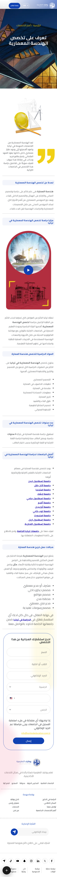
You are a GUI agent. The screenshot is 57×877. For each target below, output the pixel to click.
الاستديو (15, 783)
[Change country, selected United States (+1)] (12, 698)
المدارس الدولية (33, 783)
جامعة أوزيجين (43, 507)
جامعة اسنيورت (42, 515)
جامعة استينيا (43, 490)
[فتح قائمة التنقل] (4, 6)
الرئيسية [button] (37, 25)
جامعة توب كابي (42, 511)
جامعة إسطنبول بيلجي (38, 498)
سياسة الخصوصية (36, 870)
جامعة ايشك (44, 494)
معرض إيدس (14, 803)
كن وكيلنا (24, 870)
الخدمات (15, 807)
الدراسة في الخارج (49, 799)
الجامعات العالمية (47, 783)
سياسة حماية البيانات (50, 870)
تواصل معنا (51, 807)
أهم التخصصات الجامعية (46, 810)
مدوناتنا (22, 783)
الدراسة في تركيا (22, 619)
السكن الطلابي (50, 803)
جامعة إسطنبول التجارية (38, 524)
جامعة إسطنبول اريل (39, 520)
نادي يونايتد (14, 799)
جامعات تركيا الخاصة (28, 531)
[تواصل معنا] (7, 870)
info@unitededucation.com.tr (35, 733)
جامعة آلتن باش (42, 485)
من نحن (16, 810)
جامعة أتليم (44, 502)
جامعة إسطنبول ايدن (39, 481)
